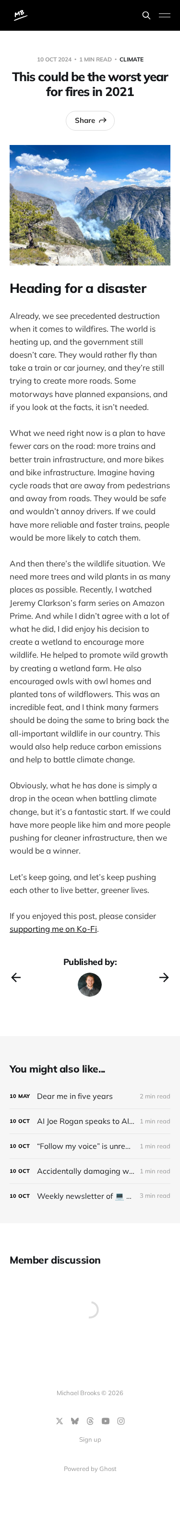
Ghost (108, 1468)
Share (85, 120)
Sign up (90, 1439)
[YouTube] (105, 1421)
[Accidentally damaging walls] (90, 1171)
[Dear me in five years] (90, 1096)
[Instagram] (121, 1421)
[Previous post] (16, 977)
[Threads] (90, 1421)
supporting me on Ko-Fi (53, 929)
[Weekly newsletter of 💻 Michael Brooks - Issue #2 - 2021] (90, 1196)
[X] (59, 1421)
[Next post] (164, 977)
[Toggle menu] (164, 15)
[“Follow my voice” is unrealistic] (90, 1146)
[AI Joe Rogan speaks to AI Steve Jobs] (90, 1121)
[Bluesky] (75, 1421)
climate (132, 59)
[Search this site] (146, 15)
